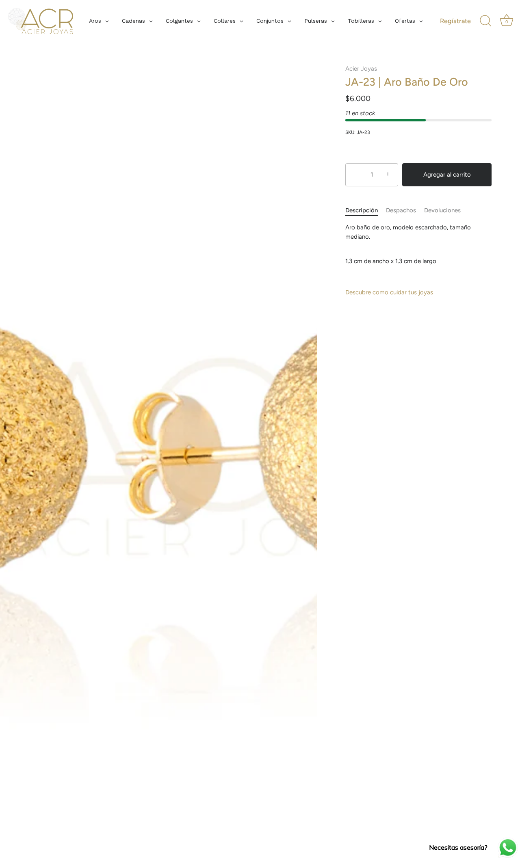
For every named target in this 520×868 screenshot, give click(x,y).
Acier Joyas (361, 68)
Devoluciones (442, 210)
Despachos (401, 210)
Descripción (361, 210)
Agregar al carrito (447, 174)
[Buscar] (485, 21)
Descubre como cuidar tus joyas (389, 292)
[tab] (365, 210)
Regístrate (455, 21)
